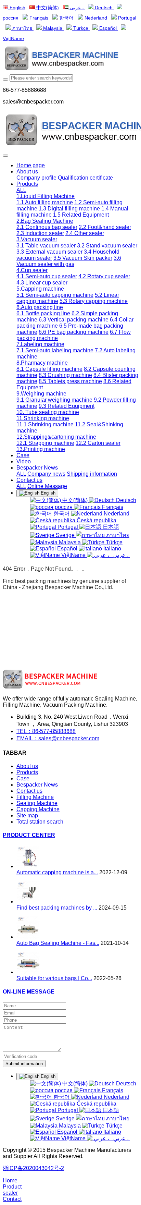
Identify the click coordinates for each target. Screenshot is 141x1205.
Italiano (111, 548)
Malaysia (53, 28)
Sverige (65, 535)
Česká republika (95, 520)
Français (39, 18)
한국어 (66, 18)
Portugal (126, 18)
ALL (21, 190)
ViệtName (73, 555)
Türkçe (81, 28)
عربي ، (76, 7)
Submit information (24, 1063)
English (16, 7)
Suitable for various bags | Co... (54, 978)
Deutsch (103, 7)
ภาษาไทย (22, 28)
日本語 (110, 527)
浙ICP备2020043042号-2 (33, 1168)
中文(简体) (47, 7)
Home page (30, 165)
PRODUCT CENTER (29, 835)
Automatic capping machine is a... (57, 872)
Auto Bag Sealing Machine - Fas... (57, 943)
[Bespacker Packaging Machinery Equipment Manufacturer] (70, 59)
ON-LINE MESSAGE (28, 992)
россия (63, 507)
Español (108, 28)
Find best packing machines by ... (56, 908)
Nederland (95, 18)
